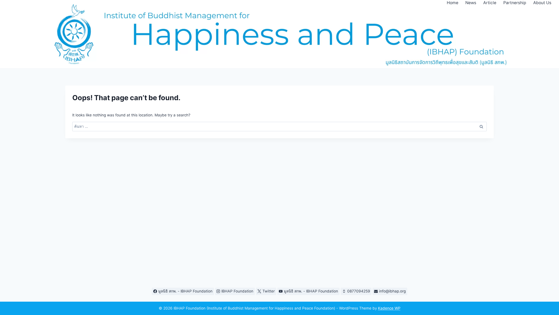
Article (489, 2)
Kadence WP (389, 308)
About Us (542, 2)
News (470, 2)
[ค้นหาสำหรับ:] (279, 126)
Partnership (514, 2)
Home (452, 2)
